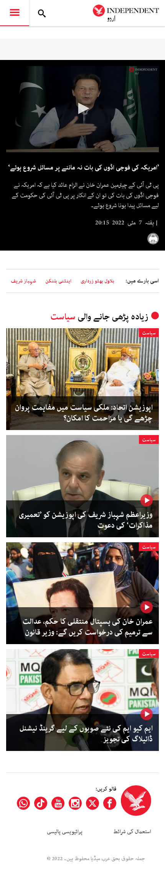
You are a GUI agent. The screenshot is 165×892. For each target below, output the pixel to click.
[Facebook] (109, 803)
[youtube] (57, 803)
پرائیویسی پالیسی (64, 831)
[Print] (153, 238)
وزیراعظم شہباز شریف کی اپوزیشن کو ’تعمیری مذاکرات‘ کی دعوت (86, 520)
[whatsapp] (23, 803)
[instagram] (75, 803)
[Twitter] (92, 803)
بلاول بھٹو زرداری (97, 281)
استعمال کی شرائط (132, 831)
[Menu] (14, 13)
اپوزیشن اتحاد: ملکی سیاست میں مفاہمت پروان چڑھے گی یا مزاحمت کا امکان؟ (84, 413)
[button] (82, 108)
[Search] (42, 13)
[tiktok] (40, 803)
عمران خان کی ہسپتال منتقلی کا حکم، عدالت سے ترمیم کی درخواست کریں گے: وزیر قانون (87, 627)
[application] (82, 109)
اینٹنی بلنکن (58, 281)
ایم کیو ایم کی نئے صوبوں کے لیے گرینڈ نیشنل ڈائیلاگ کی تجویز (86, 734)
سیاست (63, 317)
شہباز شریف (23, 281)
